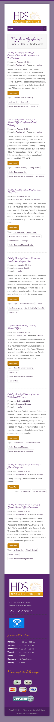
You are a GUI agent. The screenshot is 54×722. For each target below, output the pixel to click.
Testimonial (20, 65)
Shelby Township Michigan (18, 106)
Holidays (19, 199)
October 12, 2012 (23, 511)
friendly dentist (14, 240)
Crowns (39, 303)
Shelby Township (39, 491)
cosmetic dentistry (20, 167)
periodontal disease (33, 442)
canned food (31, 232)
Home (13, 43)
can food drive (19, 232)
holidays (25, 240)
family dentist (13, 102)
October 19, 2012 (23, 471)
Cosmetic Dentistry (23, 268)
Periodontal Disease (23, 404)
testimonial (34, 106)
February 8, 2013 (23, 129)
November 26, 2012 (24, 196)
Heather (39, 65)
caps (15, 303)
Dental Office (21, 474)
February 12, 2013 (23, 62)
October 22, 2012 (23, 401)
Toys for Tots (21, 335)
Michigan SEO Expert (31, 713)
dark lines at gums (15, 308)
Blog (23, 43)
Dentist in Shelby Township (23, 97)
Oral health (25, 102)
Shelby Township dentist (17, 172)
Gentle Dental (13, 554)
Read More (13, 93)
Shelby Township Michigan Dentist (21, 176)
